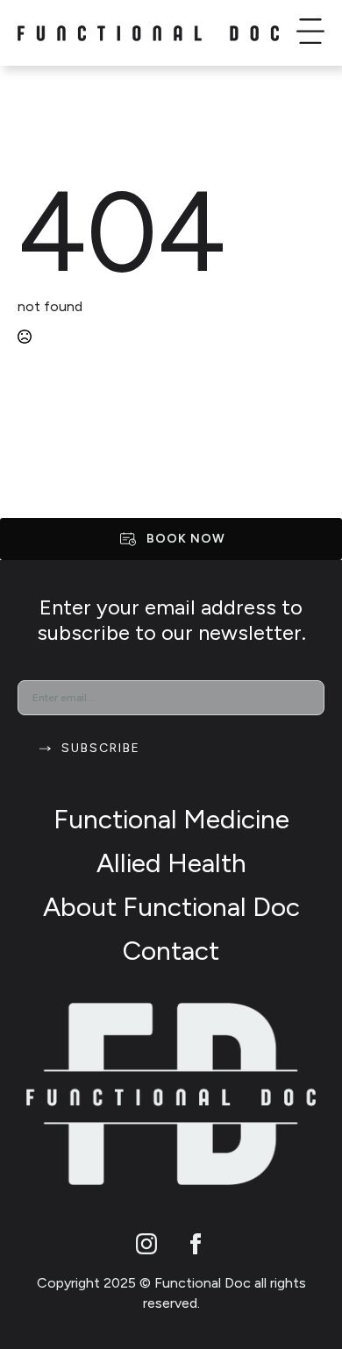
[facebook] (195, 1244)
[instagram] (146, 1244)
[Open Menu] (310, 33)
